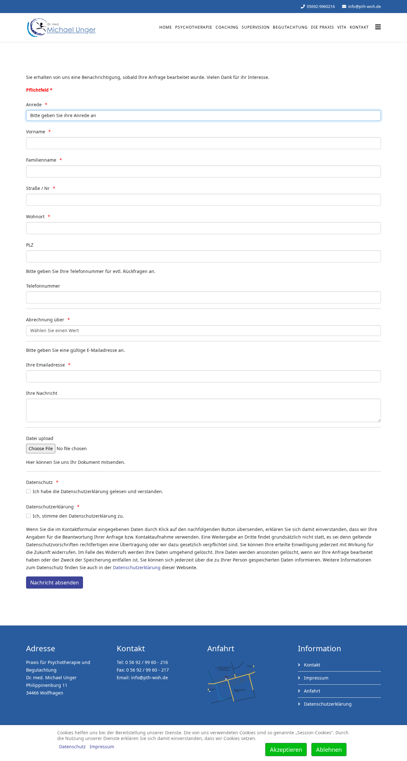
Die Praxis (322, 27)
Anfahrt (311, 691)
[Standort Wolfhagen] (248, 682)
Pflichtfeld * (39, 90)
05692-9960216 (321, 6)
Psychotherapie (193, 27)
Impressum (315, 678)
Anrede (34, 104)
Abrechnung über (45, 320)
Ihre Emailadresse (45, 365)
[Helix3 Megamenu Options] (378, 27)
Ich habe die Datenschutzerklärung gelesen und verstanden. (98, 491)
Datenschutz (39, 482)
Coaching (227, 27)
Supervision (256, 27)
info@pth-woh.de (364, 6)
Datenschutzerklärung (50, 507)
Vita (342, 27)
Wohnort (35, 216)
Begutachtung (290, 27)
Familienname (41, 160)
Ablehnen (329, 749)
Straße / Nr (38, 188)
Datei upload (39, 438)
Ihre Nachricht (41, 393)
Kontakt (359, 27)
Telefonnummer (43, 286)
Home (165, 27)
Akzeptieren (286, 749)
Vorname (35, 132)
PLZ (29, 245)
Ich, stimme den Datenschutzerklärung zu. (78, 516)
